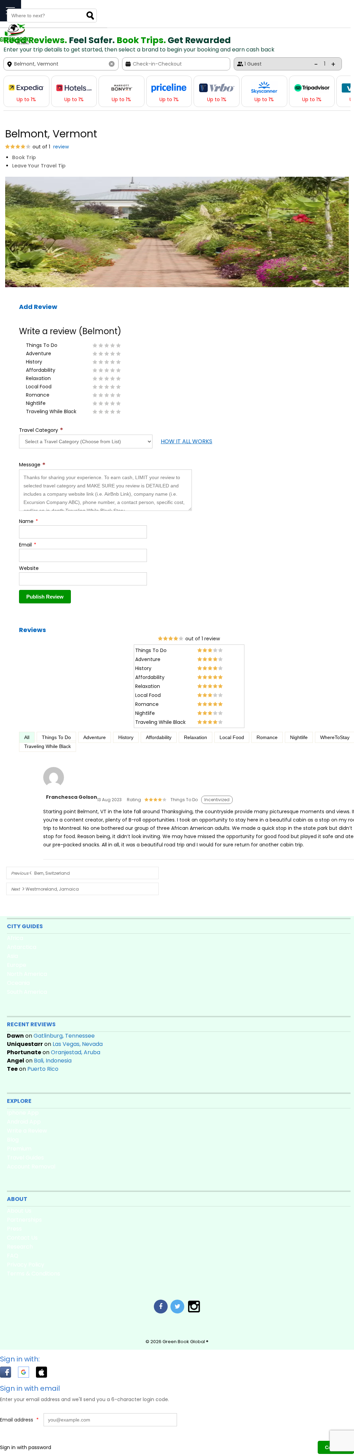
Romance (267, 737)
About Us (19, 1211)
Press (14, 1229)
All (26, 737)
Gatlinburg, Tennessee (64, 1036)
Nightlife (299, 737)
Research (20, 1247)
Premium (19, 1149)
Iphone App (23, 1113)
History (125, 737)
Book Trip (24, 157)
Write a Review (27, 1131)
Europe (16, 965)
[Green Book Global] (14, 42)
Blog (13, 1140)
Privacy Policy (25, 1265)
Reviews (32, 629)
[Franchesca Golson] (53, 788)
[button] (9, 1373)
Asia (12, 956)
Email (27, 544)
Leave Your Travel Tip (39, 165)
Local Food (232, 737)
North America (27, 974)
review (60, 146)
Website (29, 568)
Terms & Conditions (33, 1274)
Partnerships (24, 1220)
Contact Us (22, 1238)
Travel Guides (25, 1158)
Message (32, 464)
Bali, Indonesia (53, 1061)
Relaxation (195, 737)
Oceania (18, 983)
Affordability (158, 737)
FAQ (12, 1256)
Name (28, 521)
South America (27, 992)
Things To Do (56, 737)
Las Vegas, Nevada (78, 1044)
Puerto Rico (42, 1069)
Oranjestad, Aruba (75, 1052)
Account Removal (31, 1167)
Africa (15, 938)
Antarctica (21, 947)
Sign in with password (25, 1447)
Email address (19, 1419)
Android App (24, 1122)
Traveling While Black (47, 746)
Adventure (94, 737)
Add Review (38, 306)
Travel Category (41, 430)
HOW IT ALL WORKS (186, 441)
